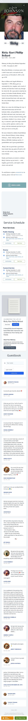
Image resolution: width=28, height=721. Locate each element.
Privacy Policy (10, 714)
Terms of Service (18, 714)
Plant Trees (19, 243)
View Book (7, 324)
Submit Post (14, 373)
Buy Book (15, 324)
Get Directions (8, 243)
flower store (19, 175)
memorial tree (20, 172)
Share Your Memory (10, 347)
